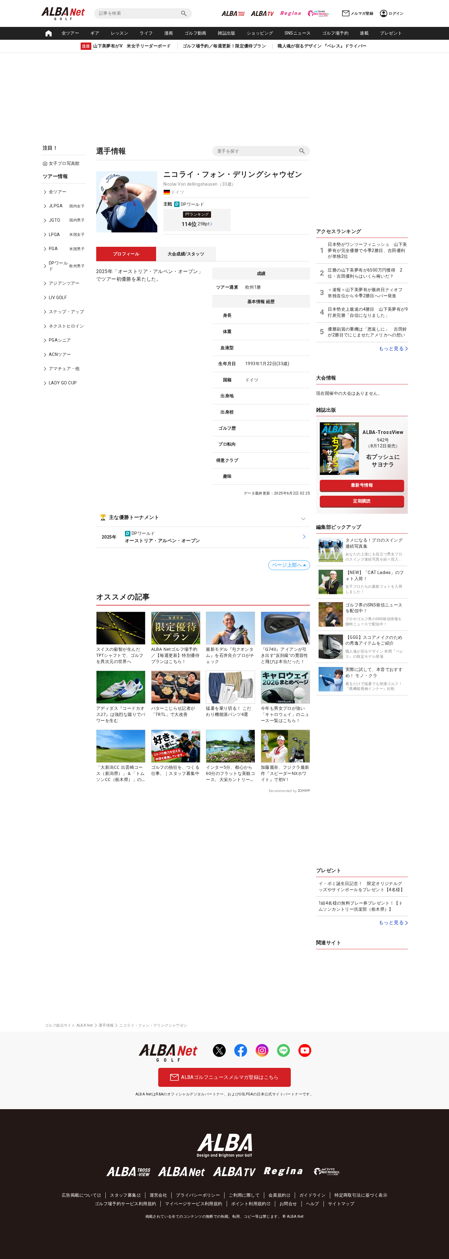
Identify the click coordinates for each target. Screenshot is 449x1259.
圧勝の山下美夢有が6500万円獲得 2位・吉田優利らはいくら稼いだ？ (365, 273)
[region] (65, 284)
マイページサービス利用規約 (193, 1203)
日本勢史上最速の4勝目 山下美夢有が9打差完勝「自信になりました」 (368, 312)
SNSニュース (298, 33)
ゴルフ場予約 (335, 33)
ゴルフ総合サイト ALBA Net (69, 1025)
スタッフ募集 (123, 1195)
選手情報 (106, 1025)
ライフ (146, 33)
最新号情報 (362, 485)
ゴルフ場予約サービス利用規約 (125, 1203)
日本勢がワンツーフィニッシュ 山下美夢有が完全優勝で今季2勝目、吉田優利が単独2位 (367, 250)
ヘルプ (312, 1203)
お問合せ (288, 1203)
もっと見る (391, 348)
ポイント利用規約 (248, 1203)
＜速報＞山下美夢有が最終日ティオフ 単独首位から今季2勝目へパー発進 (367, 292)
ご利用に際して (244, 1195)
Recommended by (283, 791)
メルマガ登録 (362, 13)
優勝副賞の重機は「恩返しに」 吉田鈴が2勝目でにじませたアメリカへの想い (367, 332)
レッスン (120, 33)
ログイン (396, 13)
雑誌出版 (226, 33)
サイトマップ (341, 1203)
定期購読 (362, 500)
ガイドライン (312, 1195)
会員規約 (277, 1195)
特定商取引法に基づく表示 (360, 1195)
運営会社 (158, 1195)
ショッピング (260, 33)
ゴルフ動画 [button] (195, 33)
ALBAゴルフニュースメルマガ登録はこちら (230, 1077)
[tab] (126, 254)
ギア (94, 33)
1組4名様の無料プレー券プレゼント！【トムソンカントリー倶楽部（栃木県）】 (361, 906)
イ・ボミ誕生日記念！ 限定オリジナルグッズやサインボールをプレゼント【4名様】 (362, 886)
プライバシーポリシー (198, 1195)
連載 (364, 33)
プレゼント (391, 33)
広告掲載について (79, 1195)
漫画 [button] (168, 33)
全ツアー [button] (70, 33)
